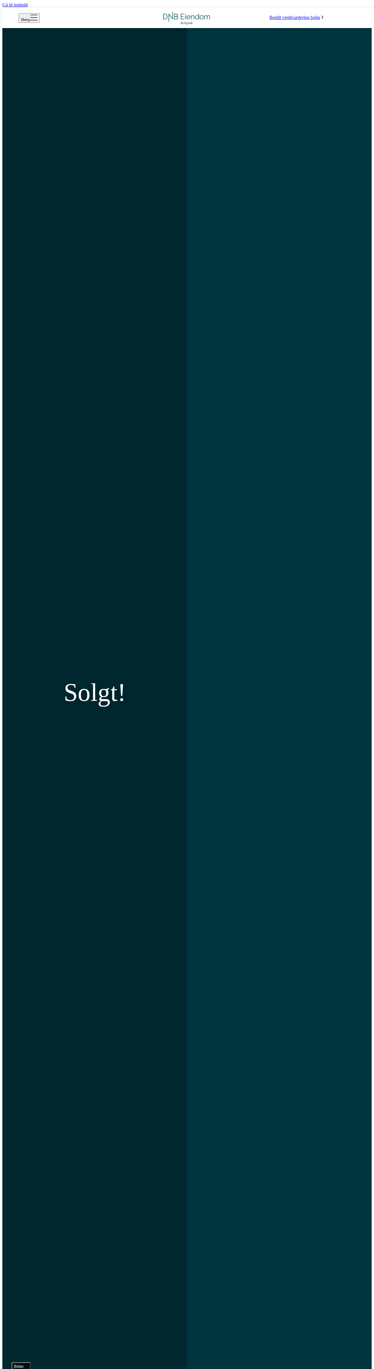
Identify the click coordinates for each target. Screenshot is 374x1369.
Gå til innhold (15, 4)
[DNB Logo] (186, 18)
